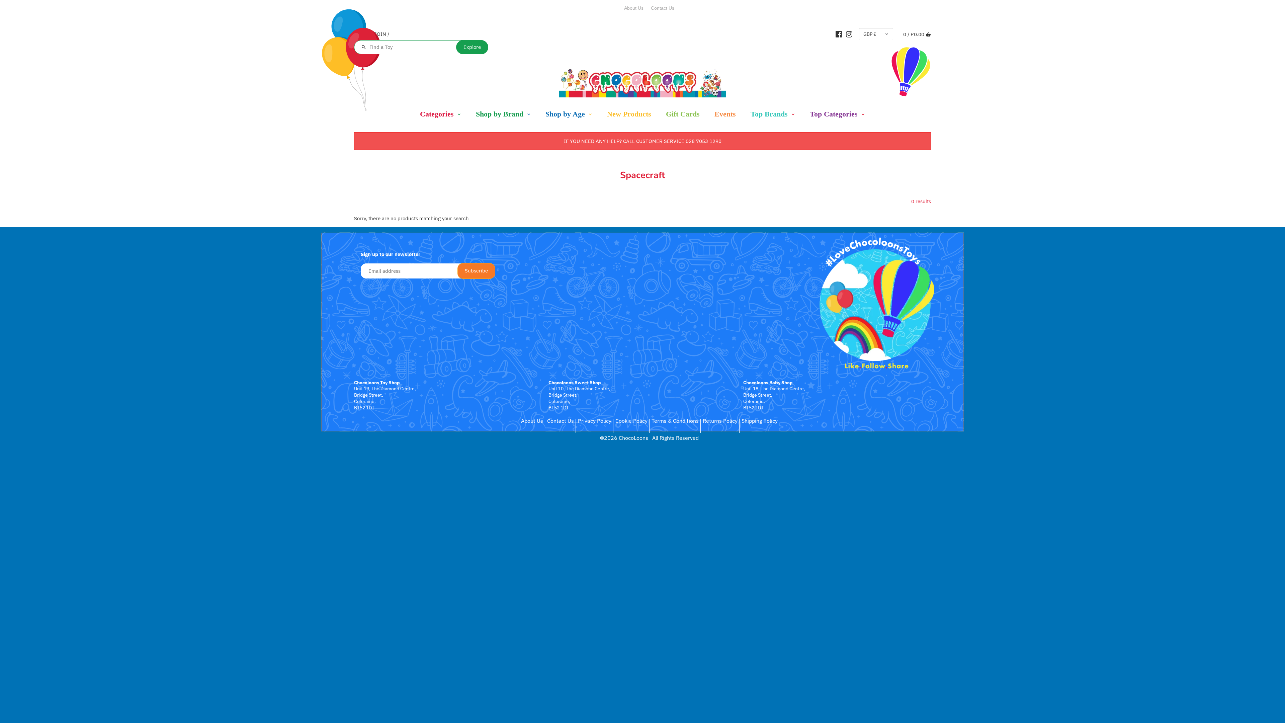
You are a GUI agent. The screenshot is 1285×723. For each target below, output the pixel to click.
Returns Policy (720, 420)
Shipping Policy (760, 420)
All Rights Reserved (675, 437)
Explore (472, 47)
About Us (634, 8)
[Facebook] (839, 34)
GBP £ (869, 34)
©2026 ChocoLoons (624, 437)
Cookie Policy (631, 420)
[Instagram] (849, 34)
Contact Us (662, 8)
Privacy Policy (594, 420)
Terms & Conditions (675, 420)
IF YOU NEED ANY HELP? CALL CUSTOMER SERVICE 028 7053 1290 (642, 141)
